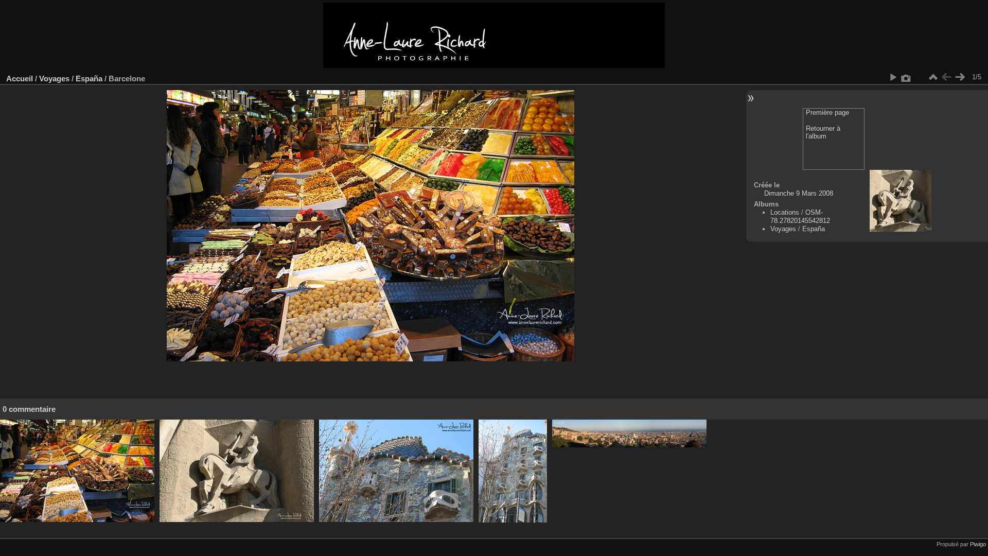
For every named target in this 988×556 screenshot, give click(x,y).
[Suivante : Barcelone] (959, 77)
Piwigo (978, 544)
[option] (77, 471)
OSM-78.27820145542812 (800, 216)
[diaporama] (892, 77)
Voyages (54, 78)
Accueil (19, 78)
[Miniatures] (933, 77)
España (89, 78)
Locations (784, 212)
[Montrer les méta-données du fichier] (906, 77)
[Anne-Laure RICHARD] (494, 66)
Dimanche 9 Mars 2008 (798, 193)
